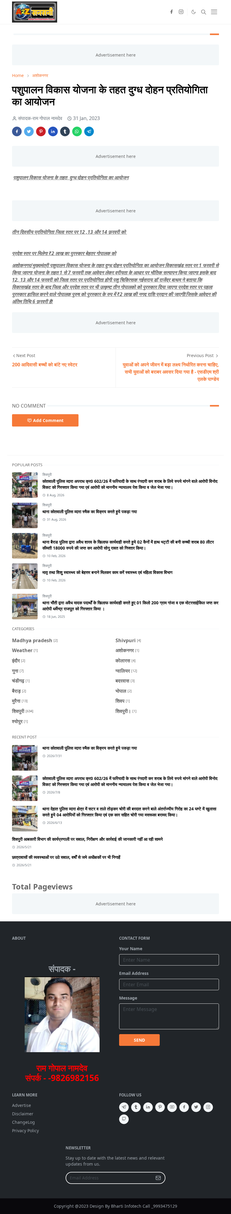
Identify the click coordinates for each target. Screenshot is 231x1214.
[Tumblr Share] (65, 131)
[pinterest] (160, 1107)
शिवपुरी (47, 474)
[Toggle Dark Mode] (193, 12)
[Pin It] (41, 131)
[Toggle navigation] (214, 12)
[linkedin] (148, 1107)
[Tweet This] (29, 131)
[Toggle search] (203, 12)
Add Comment (48, 420)
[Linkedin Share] (53, 131)
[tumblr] (136, 1107)
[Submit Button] (158, 1177)
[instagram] (181, 12)
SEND (139, 1040)
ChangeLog (23, 1122)
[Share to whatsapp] (77, 131)
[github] (124, 1119)
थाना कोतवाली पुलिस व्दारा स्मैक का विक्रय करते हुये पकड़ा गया (89, 511)
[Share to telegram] (89, 131)
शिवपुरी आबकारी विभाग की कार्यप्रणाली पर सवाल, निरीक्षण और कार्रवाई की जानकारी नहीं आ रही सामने (87, 839)
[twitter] (196, 1107)
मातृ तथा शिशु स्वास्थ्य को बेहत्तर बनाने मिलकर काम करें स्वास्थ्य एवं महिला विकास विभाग (107, 572)
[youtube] (172, 1107)
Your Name (130, 948)
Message (128, 998)
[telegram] (124, 1107)
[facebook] (171, 12)
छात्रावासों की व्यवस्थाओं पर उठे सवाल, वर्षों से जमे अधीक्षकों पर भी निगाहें (66, 857)
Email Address (134, 973)
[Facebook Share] (17, 131)
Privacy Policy (25, 1130)
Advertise (21, 1105)
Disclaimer (22, 1114)
